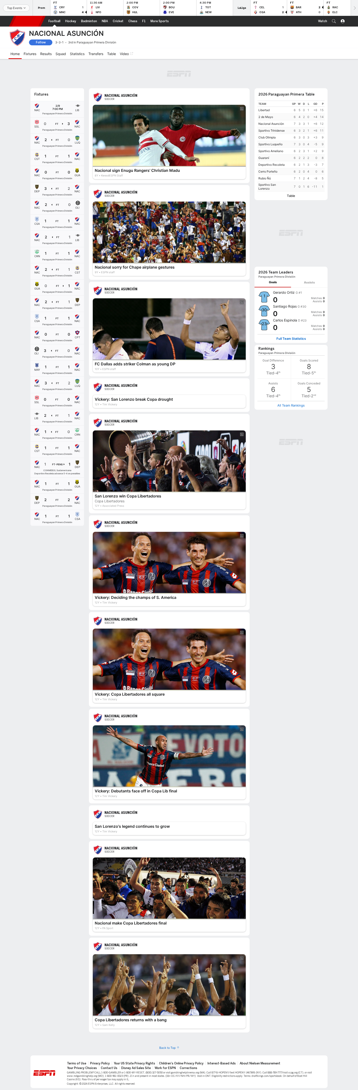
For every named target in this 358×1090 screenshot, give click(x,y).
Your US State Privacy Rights (134, 1063)
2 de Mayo (265, 117)
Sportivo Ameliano (270, 151)
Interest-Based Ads (221, 1063)
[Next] (354, 8)
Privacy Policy (100, 1063)
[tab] (272, 282)
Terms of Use (76, 1063)
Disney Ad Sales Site (136, 1068)
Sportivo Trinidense (271, 130)
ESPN (27, 21)
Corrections (188, 1068)
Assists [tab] (309, 282)
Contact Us (109, 1068)
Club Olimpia (267, 137)
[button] (334, 21)
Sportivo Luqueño (270, 144)
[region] (291, 146)
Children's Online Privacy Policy (181, 1063)
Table (291, 196)
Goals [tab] (273, 282)
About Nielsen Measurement (260, 1063)
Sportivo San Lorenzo (267, 186)
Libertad (264, 110)
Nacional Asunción (271, 124)
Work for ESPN (165, 1068)
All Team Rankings (291, 405)
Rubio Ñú (264, 178)
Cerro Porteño (267, 171)
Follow (41, 42)
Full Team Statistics (291, 339)
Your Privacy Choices (82, 1068)
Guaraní (263, 158)
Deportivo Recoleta (271, 164)
